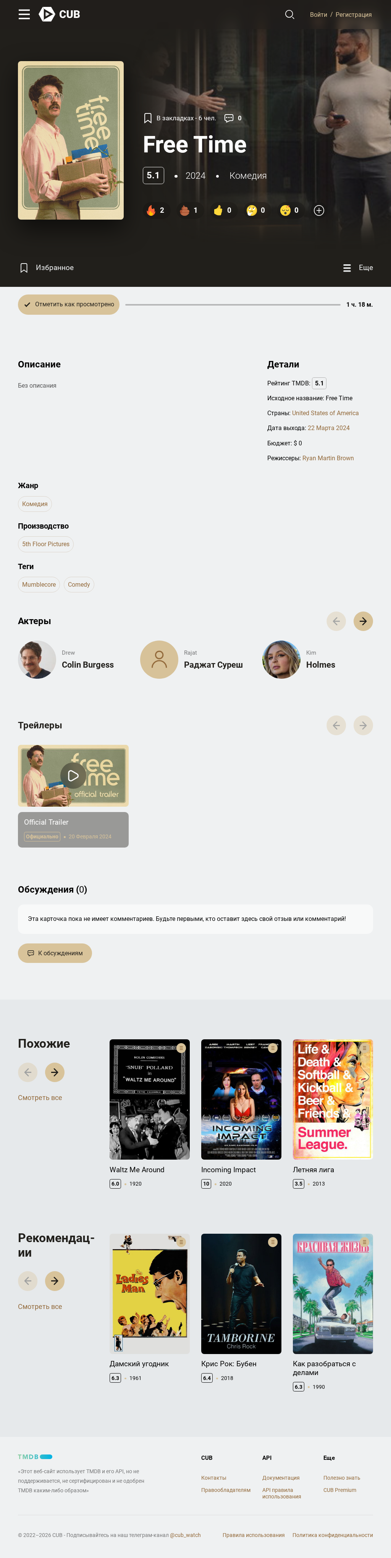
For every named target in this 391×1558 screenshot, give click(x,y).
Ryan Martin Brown (328, 458)
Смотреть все (40, 1098)
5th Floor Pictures (45, 544)
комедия (248, 175)
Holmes (320, 665)
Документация (281, 1478)
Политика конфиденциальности (332, 1535)
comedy (79, 584)
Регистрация (354, 14)
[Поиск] (290, 14)
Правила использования (254, 1535)
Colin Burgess (88, 665)
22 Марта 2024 (329, 428)
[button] (363, 621)
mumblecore (39, 584)
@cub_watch (185, 1535)
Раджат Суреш (213, 665)
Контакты (213, 1478)
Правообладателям (225, 1490)
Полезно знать (341, 1478)
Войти (318, 14)
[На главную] (60, 14)
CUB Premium (339, 1490)
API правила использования (281, 1493)
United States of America (325, 413)
